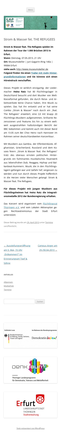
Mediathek (9, 285)
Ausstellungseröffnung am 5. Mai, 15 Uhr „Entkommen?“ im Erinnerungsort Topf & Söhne (17, 254)
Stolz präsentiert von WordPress (31, 428)
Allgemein (8, 282)
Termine (49, 222)
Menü (30, 10)
